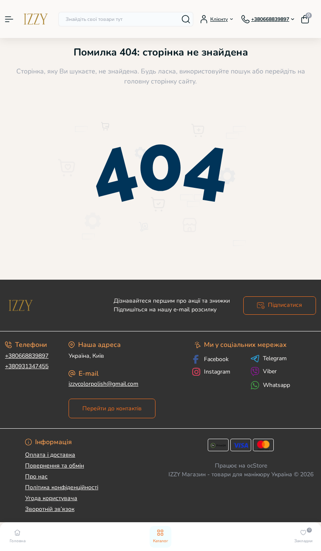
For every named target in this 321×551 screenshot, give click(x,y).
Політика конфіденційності (61, 487)
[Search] (186, 19)
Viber (270, 371)
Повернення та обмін (54, 466)
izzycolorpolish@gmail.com (103, 384)
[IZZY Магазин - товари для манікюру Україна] (53, 305)
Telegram (275, 358)
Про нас (36, 476)
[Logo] (35, 19)
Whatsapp (276, 385)
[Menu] (9, 19)
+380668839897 (26, 356)
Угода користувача (51, 498)
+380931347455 (26, 366)
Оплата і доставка (50, 455)
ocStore (257, 466)
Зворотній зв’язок (49, 509)
